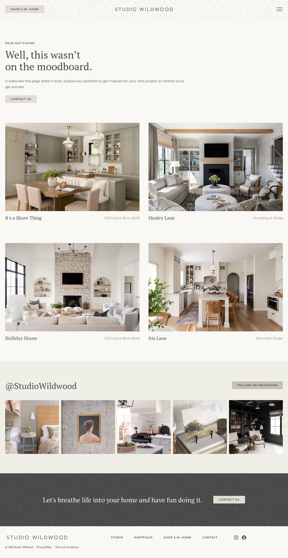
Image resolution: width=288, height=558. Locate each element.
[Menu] (279, 9)
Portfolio (143, 537)
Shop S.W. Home (177, 537)
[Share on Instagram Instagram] (236, 537)
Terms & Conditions (66, 547)
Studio (117, 537)
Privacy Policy (44, 547)
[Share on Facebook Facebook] (244, 537)
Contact (210, 537)
